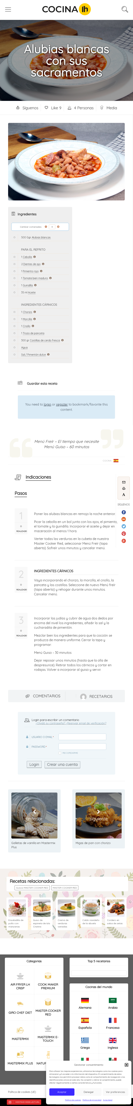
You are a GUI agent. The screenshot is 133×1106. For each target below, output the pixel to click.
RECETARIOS (100, 696)
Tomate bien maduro (35, 278)
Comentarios (46, 695)
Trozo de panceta (33, 333)
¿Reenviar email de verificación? (86, 723)
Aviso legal (107, 1100)
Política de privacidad (92, 1100)
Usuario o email (42, 737)
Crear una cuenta (62, 764)
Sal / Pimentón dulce (33, 354)
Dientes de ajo (32, 264)
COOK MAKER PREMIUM (48, 986)
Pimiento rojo (31, 271)
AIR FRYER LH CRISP (20, 986)
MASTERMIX (20, 1039)
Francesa (112, 1028)
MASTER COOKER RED (65, 887)
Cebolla (27, 257)
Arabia (112, 1008)
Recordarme (70, 752)
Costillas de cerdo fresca (45, 340)
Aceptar (61, 1092)
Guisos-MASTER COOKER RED (32, 887)
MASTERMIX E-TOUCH (48, 1039)
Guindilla (28, 285)
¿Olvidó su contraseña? (50, 723)
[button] (126, 1064)
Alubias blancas (41, 237)
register (62, 404)
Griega (85, 1047)
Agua (24, 347)
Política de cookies (73, 1100)
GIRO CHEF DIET (20, 1013)
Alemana (85, 1008)
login (47, 404)
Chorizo (27, 312)
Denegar (89, 1092)
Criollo (26, 326)
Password (38, 746)
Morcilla (27, 319)
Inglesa (113, 1047)
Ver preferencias (115, 1092)
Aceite (32, 292)
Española (85, 1028)
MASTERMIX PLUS (20, 1063)
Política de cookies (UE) (22, 1092)
